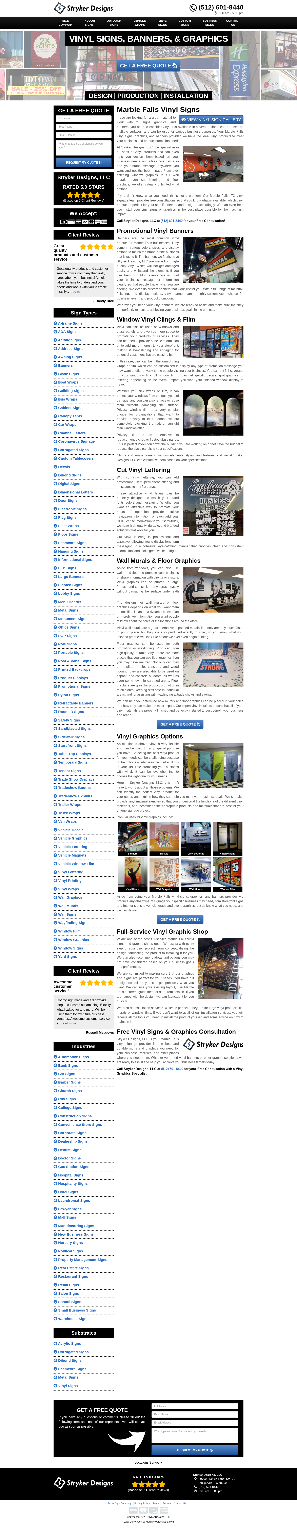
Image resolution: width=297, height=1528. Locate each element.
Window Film (69, 931)
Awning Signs (69, 357)
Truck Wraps (68, 813)
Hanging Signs (70, 551)
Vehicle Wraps (140, 22)
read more (77, 291)
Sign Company (66, 22)
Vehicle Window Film (75, 864)
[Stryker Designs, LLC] (83, 1483)
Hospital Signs (70, 1175)
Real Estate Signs (73, 1268)
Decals (63, 467)
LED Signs (66, 568)
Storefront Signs (72, 746)
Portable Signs (70, 653)
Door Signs (67, 501)
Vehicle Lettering (72, 847)
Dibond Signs (69, 475)
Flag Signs (67, 518)
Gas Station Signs (73, 1167)
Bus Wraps (67, 399)
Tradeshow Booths (74, 788)
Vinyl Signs (162, 22)
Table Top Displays (74, 754)
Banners (65, 365)
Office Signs (68, 627)
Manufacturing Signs (75, 1226)
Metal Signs (67, 610)
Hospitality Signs (72, 1184)
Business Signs (210, 22)
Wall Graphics (69, 897)
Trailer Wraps (69, 805)
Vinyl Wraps (68, 889)
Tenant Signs (69, 771)
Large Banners (70, 577)
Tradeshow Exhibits (74, 796)
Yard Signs (67, 957)
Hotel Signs (67, 1192)
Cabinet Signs (69, 408)
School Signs (69, 1302)
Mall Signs (66, 1217)
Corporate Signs (71, 1133)
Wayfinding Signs (72, 923)
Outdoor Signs (114, 22)
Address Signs (70, 349)
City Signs (66, 1099)
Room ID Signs (70, 712)
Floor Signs (67, 534)
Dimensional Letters (75, 492)
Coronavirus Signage (76, 441)
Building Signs (70, 391)
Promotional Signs (73, 686)
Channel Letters (71, 433)
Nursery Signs (70, 1243)
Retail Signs (68, 1285)
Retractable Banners (75, 703)
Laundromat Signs (73, 1201)
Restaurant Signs (72, 1276)
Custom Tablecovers (75, 458)
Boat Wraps (67, 382)
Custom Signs (185, 22)
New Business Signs (75, 1234)
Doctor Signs (69, 1158)
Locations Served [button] (147, 1462)
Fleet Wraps (68, 526)
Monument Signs (72, 619)
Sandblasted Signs (74, 729)
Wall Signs (66, 914)
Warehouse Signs (72, 1319)
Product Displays (72, 678)
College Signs (69, 1108)
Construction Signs (74, 1116)
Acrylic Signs (69, 340)
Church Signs (69, 1091)
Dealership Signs (72, 1141)
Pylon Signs (68, 695)
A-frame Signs (70, 323)
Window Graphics (73, 940)
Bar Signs (66, 1074)
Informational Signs (74, 560)
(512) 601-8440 (220, 7)
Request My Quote (82, 162)
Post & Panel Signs (74, 661)
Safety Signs (68, 720)
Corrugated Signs (73, 450)
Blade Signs (68, 374)
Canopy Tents (69, 416)
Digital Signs (68, 484)
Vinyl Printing (69, 881)
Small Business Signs (76, 1310)
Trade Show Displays (76, 779)
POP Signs (67, 636)
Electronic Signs (72, 509)
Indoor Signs (89, 22)
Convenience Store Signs (79, 1125)
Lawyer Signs (69, 1209)
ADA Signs (67, 332)
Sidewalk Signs (71, 737)
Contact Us (233, 22)
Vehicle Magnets (71, 855)
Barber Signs (69, 1082)
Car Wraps (66, 425)
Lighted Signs (69, 585)
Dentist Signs (69, 1150)
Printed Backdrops (74, 669)
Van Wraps (67, 821)
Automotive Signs (73, 1057)
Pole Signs (67, 644)
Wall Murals (67, 906)
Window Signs (70, 948)
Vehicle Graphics (72, 838)
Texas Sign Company (119, 1503)
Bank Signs (67, 1065)
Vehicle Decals (70, 830)
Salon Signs (68, 1293)
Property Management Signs (82, 1260)
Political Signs (70, 1251)
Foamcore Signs (71, 543)
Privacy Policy (142, 1503)
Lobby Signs (68, 593)
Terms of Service (162, 1503)
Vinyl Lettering (70, 872)
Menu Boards (69, 602)
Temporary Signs (72, 762)
